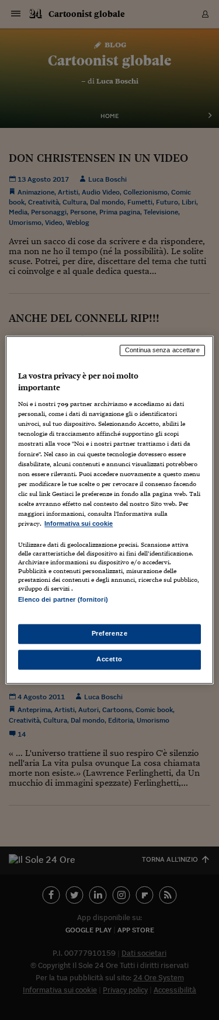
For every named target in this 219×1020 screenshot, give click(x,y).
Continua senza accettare (162, 349)
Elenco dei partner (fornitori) (62, 599)
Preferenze (110, 633)
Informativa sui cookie (78, 523)
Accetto (109, 659)
